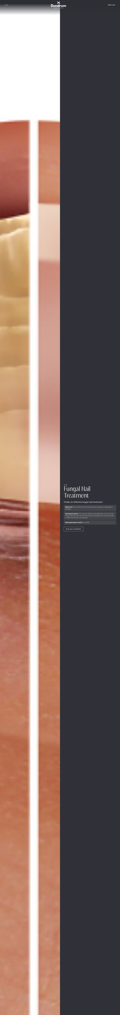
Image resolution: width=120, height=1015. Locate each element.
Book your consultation (73, 529)
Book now (111, 5)
